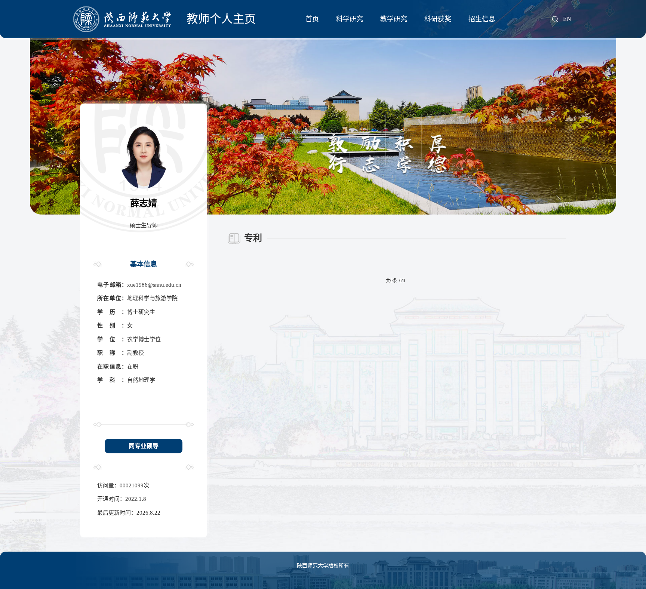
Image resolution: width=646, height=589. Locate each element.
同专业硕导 (144, 446)
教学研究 (393, 19)
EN (567, 19)
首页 (312, 19)
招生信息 (481, 19)
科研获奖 (437, 19)
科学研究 (349, 19)
